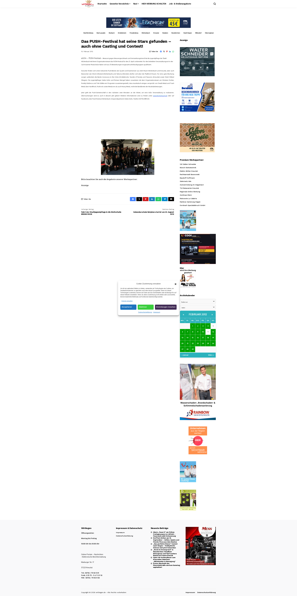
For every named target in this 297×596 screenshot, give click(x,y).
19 (213, 337)
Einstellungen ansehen (165, 307)
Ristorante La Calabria (188, 198)
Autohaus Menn (186, 195)
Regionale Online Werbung (190, 192)
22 (193, 343)
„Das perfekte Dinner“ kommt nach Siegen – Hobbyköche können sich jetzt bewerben (165, 546)
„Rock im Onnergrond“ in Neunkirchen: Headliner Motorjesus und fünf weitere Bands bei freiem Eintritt (165, 552)
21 (187, 343)
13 (182, 337)
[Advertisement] (127, 119)
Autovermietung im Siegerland (191, 185)
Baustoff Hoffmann (187, 178)
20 (182, 343)
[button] (175, 284)
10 (203, 332)
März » (211, 355)
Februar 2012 (198, 314)
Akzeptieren (127, 307)
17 (203, 337)
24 (203, 343)
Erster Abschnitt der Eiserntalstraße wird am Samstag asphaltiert (166, 565)
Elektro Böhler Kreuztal (189, 171)
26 (213, 343)
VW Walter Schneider (188, 164)
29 (193, 349)
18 (208, 337)
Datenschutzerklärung (145, 312)
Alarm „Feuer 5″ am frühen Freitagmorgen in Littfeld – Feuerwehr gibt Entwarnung (164, 534)
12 (213, 332)
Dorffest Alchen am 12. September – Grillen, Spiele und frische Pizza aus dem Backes (166, 540)
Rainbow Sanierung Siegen (190, 202)
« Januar (185, 355)
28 (188, 349)
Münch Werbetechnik (188, 168)
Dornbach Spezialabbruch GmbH (192, 205)
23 (198, 343)
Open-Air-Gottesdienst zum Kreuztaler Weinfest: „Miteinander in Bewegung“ (164, 559)
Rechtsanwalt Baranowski (189, 174)
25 (208, 343)
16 (198, 337)
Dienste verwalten (127, 301)
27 (182, 349)
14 (187, 337)
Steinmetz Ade (185, 181)
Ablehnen (143, 307)
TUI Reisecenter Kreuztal (189, 188)
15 (192, 337)
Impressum (156, 312)
